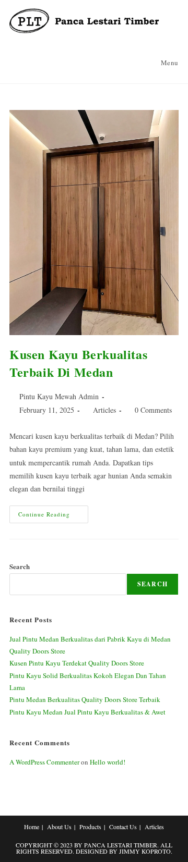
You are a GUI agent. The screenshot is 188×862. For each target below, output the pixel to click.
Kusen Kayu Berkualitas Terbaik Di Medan (78, 363)
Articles (104, 410)
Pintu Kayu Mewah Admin (59, 396)
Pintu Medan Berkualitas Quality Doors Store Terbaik (84, 699)
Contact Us (123, 826)
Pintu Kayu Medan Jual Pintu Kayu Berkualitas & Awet (87, 712)
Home (31, 826)
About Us (59, 826)
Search (19, 566)
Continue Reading (53, 516)
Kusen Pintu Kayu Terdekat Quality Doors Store (76, 663)
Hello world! (107, 762)
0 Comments (153, 410)
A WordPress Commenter (44, 762)
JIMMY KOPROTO (145, 851)
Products (90, 826)
